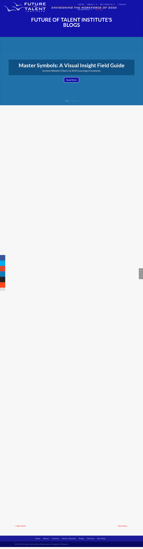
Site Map (101, 538)
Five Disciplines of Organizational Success (45, 303)
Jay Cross (23, 507)
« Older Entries (20, 526)
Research (84, 10)
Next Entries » (123, 526)
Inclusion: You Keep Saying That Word (42, 274)
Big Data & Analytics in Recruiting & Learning (46, 331)
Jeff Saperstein (26, 249)
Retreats (106, 4)
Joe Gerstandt (25, 278)
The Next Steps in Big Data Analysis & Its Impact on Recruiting (57, 474)
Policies (90, 538)
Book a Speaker (69, 538)
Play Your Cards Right (31, 503)
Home (81, 4)
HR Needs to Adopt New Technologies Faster (46, 220)
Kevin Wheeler (52, 70)
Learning (82, 70)
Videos (122, 4)
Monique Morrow (26, 192)
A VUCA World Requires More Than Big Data (46, 389)
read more (20, 203)
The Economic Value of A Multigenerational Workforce (53, 189)
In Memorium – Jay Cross (33, 360)
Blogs (99, 10)
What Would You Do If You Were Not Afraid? (46, 246)
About (91, 4)
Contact (55, 538)
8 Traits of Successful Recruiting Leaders (44, 446)
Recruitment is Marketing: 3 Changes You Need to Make (54, 417)
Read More (71, 80)
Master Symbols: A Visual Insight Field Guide (71, 65)
